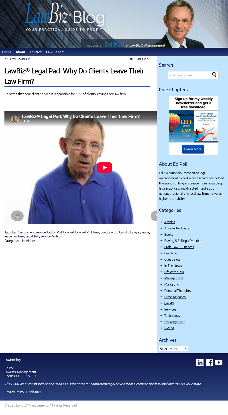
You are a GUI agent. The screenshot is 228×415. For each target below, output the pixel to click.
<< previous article (17, 59)
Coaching (170, 253)
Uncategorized (174, 322)
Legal (29, 236)
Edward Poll (83, 232)
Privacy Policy (14, 392)
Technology (172, 315)
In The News (173, 266)
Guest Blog (172, 259)
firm (96, 232)
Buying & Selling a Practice (182, 241)
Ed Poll (57, 232)
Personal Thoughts (177, 290)
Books (168, 234)
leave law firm (14, 236)
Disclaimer (33, 392)
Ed (49, 232)
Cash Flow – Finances (179, 247)
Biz (14, 232)
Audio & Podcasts (176, 228)
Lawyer (135, 232)
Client (22, 232)
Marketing (171, 284)
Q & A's (169, 303)
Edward (68, 232)
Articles (169, 222)
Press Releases (175, 297)
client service (36, 232)
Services (170, 309)
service (46, 236)
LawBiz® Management (20, 372)
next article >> (140, 59)
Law (103, 232)
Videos (57, 236)
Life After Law (174, 272)
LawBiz (124, 232)
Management (173, 278)
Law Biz (112, 232)
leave (145, 232)
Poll (36, 236)
